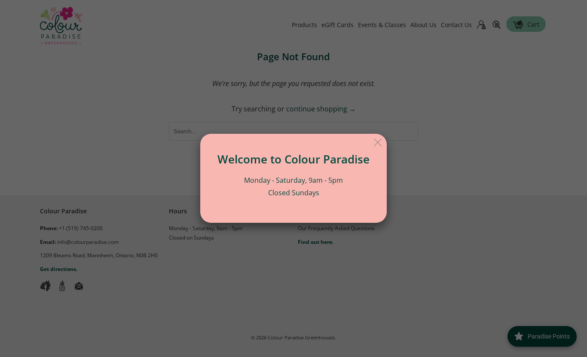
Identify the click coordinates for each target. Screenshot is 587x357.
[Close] (377, 142)
